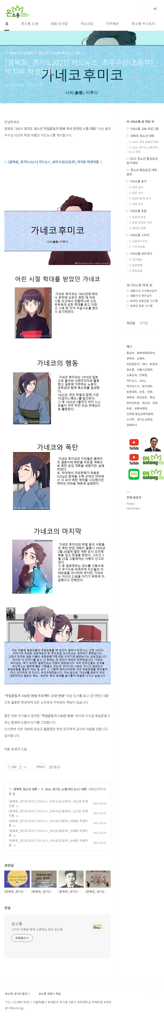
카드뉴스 (132, 381)
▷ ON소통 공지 (137, 181)
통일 (152, 397)
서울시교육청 (144, 369)
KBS (144, 364)
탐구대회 (147, 386)
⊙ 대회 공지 (136, 187)
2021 (142, 381)
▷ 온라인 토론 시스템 (139, 306)
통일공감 (142, 397)
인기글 (143, 323)
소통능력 (132, 375)
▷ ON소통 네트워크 (139, 253)
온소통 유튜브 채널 (50, 993)
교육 (154, 403)
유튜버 (130, 397)
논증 (142, 392)
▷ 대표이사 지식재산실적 (142, 291)
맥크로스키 (133, 386)
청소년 (146, 403)
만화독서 (132, 425)
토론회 (153, 364)
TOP (155, 995)
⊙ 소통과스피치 (138, 241)
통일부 (130, 353)
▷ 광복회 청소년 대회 (23, 789)
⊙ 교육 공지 (136, 204)
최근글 (131, 323)
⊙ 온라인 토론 (137, 228)
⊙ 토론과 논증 (137, 217)
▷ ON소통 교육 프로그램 (143, 129)
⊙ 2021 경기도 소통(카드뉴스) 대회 (64, 789)
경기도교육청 (144, 419)
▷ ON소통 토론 (137, 211)
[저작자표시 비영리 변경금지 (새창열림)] (54, 767)
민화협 (143, 375)
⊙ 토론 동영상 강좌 (140, 222)
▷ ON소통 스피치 (138, 235)
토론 (129, 408)
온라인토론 (133, 403)
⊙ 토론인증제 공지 (140, 198)
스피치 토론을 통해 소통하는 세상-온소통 (37, 929)
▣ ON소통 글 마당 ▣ (140, 121)
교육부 (141, 358)
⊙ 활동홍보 (135, 271)
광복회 (130, 358)
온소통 (17, 923)
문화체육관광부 (146, 353)
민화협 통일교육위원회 (140, 414)
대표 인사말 (59, 23)
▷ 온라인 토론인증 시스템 (142, 301)
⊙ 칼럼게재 (135, 265)
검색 (145, 8)
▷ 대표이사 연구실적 (139, 296)
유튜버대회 (140, 408)
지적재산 (112, 23)
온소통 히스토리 (143, 23)
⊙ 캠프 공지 (136, 193)
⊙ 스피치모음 (137, 247)
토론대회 (132, 392)
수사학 (130, 419)
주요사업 (87, 23)
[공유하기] (20, 767)
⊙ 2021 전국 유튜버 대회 (144, 142)
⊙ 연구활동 (135, 260)
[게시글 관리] (25, 767)
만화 (149, 392)
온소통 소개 (29, 23)
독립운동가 (133, 364)
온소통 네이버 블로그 (17, 993)
